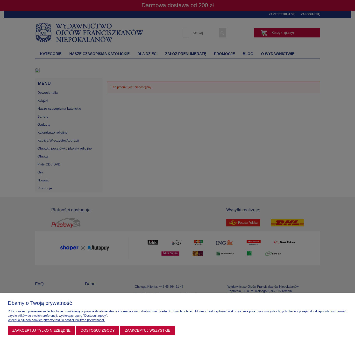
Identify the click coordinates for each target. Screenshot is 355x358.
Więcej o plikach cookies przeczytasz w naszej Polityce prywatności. (56, 320)
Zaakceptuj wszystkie (147, 330)
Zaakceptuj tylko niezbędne (41, 330)
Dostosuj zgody (98, 330)
